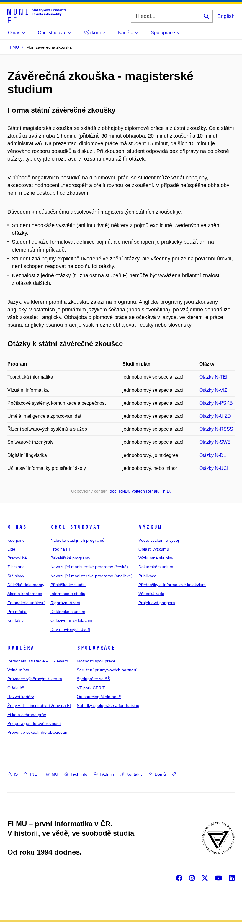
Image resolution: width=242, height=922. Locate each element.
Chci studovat (75, 527)
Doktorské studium (67, 611)
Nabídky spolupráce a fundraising (108, 705)
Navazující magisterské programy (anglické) (91, 576)
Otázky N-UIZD (215, 416)
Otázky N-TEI (213, 376)
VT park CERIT (91, 687)
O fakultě (15, 687)
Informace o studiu (67, 593)
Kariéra (20, 648)
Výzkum (149, 527)
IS (16, 774)
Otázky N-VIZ (213, 390)
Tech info (79, 774)
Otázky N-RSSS (216, 429)
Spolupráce (96, 648)
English (226, 16)
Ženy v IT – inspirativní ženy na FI (39, 705)
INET (35, 774)
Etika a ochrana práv (26, 714)
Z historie (16, 566)
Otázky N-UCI (213, 468)
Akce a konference (24, 593)
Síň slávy (15, 576)
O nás (17, 527)
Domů (160, 774)
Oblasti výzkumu (153, 549)
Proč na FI (60, 549)
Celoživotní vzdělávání (71, 620)
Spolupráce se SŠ (93, 678)
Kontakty (15, 620)
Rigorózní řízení (65, 602)
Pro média (17, 611)
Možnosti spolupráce (96, 661)
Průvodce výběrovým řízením (34, 678)
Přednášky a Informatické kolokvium (172, 584)
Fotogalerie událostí (26, 602)
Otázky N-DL (212, 455)
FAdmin (107, 774)
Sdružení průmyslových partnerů (107, 669)
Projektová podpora (156, 602)
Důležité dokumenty (25, 584)
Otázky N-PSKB (216, 403)
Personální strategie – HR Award (37, 661)
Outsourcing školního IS (99, 696)
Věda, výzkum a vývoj (158, 540)
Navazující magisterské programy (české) (89, 566)
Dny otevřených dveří (70, 629)
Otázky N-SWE (215, 442)
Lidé (11, 549)
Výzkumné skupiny (155, 558)
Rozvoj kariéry (20, 696)
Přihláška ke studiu (68, 584)
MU (55, 774)
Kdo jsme (16, 540)
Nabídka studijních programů (77, 540)
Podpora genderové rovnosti (33, 723)
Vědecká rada (151, 593)
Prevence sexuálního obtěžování (37, 732)
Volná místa (18, 669)
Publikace (147, 576)
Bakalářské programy (70, 558)
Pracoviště (17, 558)
